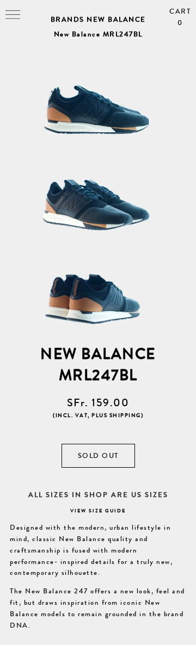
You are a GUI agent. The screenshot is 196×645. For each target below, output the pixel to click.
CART (180, 17)
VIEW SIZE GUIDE (98, 510)
